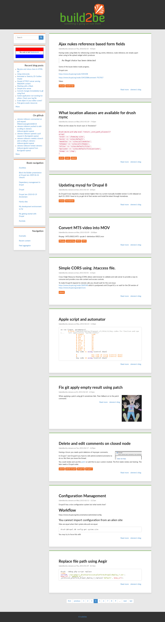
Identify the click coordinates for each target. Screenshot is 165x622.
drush (61, 158)
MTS (84, 241)
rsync (68, 158)
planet (74, 158)
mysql (61, 201)
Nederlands (34, 52)
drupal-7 (89, 469)
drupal (61, 86)
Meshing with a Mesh (25, 86)
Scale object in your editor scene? (29, 101)
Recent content (24, 241)
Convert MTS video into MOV (84, 228)
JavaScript (70, 86)
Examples (22, 236)
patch (83, 462)
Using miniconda (23, 74)
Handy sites (23, 202)
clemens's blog (135, 90)
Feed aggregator (25, 246)
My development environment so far (30, 208)
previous (77, 601)
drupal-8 (81, 469)
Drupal (21, 190)
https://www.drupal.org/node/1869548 (73, 285)
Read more (125, 90)
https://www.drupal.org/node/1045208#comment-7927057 (81, 78)
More (18, 107)
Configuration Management (82, 496)
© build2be (82, 617)
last (131, 601)
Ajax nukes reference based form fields (92, 44)
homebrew (70, 201)
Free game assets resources (27, 103)
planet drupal (71, 469)
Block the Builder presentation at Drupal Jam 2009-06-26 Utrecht (30, 175)
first (69, 601)
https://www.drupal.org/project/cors (72, 288)
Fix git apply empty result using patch (91, 387)
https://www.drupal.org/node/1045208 (73, 74)
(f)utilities (22, 168)
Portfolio (22, 221)
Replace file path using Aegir (83, 561)
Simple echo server (24, 88)
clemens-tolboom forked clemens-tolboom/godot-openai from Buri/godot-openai (30, 148)
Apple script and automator (82, 319)
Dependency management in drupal (29, 184)
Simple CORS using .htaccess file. (87, 268)
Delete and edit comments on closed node (95, 444)
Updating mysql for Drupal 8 (83, 185)
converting (71, 241)
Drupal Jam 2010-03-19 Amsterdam (28, 196)
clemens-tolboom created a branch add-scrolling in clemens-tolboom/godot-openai (30, 141)
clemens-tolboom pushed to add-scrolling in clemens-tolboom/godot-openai (29, 129)
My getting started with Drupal (27, 215)
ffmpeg (62, 241)
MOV (78, 241)
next (125, 601)
